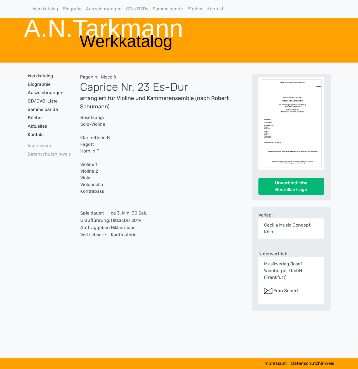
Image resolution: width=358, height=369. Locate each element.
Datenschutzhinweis (47, 154)
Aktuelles (37, 126)
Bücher (195, 8)
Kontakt (215, 8)
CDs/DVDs (137, 8)
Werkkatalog (45, 8)
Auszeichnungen (104, 8)
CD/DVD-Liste (43, 101)
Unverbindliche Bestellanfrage (291, 186)
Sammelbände (168, 8)
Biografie (72, 8)
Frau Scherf (285, 290)
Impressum (39, 145)
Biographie (39, 84)
